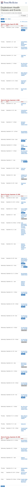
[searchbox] (11, 15)
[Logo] (9, 3)
